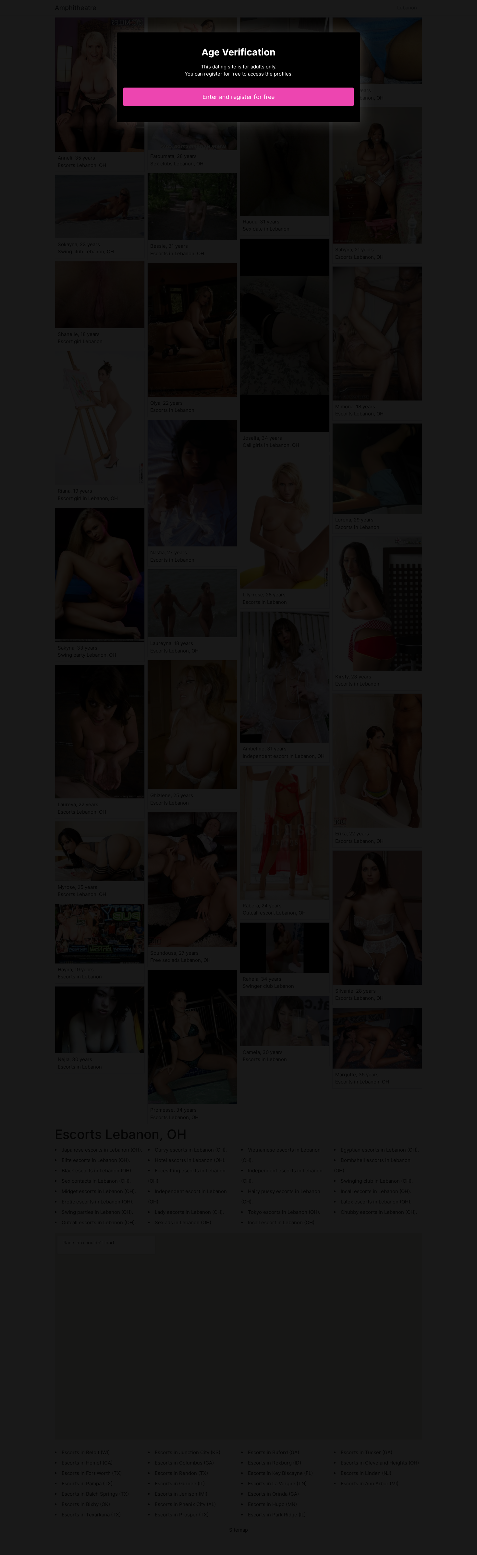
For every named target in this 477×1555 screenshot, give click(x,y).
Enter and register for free (238, 96)
